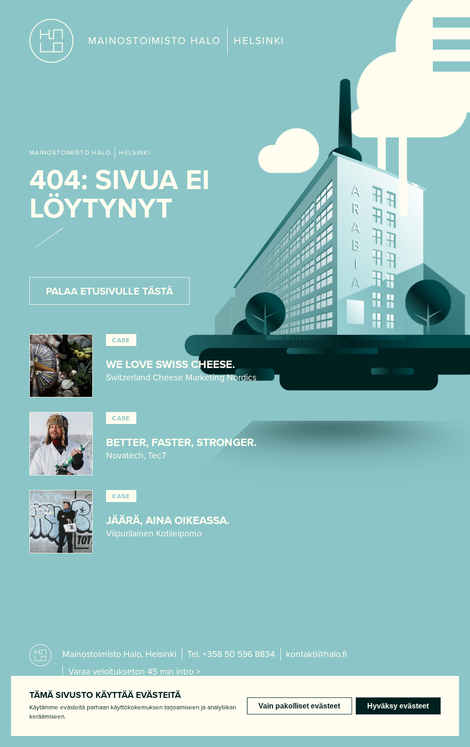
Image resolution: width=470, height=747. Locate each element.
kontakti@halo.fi (316, 654)
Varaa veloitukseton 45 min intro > (134, 671)
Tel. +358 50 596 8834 (231, 654)
